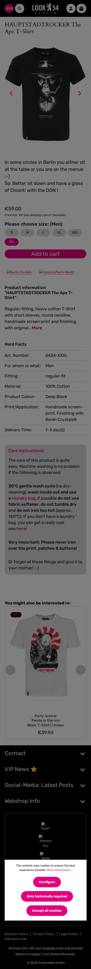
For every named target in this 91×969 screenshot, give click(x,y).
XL (59, 232)
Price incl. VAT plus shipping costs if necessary (35, 215)
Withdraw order (16, 939)
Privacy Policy (43, 934)
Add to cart (45, 254)
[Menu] (9, 8)
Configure (47, 882)
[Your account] (71, 8)
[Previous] (11, 93)
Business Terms (16, 934)
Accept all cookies (47, 911)
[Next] (79, 93)
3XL (12, 242)
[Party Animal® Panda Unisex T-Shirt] (45, 658)
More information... (59, 870)
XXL (75, 232)
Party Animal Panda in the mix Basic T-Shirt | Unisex (45, 720)
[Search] (19, 8)
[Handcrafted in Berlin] (56, 272)
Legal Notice (68, 934)
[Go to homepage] (45, 8)
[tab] (44, 308)
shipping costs (53, 948)
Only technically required (47, 896)
